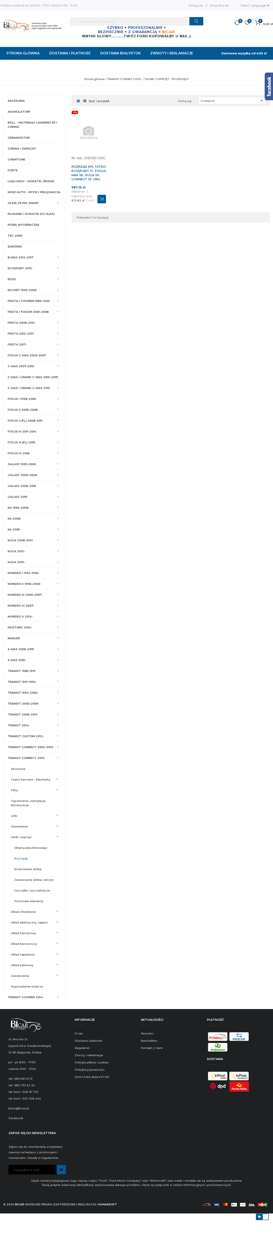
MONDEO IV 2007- (21, 605)
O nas (79, 1033)
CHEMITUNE (16, 159)
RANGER (14, 638)
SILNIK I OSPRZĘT (21, 837)
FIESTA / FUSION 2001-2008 (28, 311)
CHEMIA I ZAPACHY (22, 148)
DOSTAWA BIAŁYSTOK (92, 1077)
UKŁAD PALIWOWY (22, 965)
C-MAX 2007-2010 (21, 366)
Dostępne (232, 100)
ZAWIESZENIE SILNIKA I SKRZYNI (34, 879)
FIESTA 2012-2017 (21, 333)
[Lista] (84, 101)
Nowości (147, 1033)
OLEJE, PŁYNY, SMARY (23, 203)
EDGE (12, 279)
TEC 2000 (15, 235)
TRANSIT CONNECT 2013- (26, 758)
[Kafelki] (78, 101)
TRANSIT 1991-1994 (22, 681)
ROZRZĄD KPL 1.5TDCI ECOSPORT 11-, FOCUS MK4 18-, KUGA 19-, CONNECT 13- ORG (88, 173)
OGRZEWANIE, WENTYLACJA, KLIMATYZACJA (28, 803)
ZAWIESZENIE (20, 975)
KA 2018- (14, 529)
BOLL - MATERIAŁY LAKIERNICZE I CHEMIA (32, 124)
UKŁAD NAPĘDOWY (23, 954)
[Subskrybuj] (61, 1169)
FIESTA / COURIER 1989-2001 (29, 301)
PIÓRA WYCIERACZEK (23, 224)
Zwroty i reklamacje (89, 1055)
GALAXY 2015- (18, 496)
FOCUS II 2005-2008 (23, 409)
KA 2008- (15, 518)
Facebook (16, 1118)
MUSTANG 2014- (20, 627)
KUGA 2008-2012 (20, 540)
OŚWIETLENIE (19, 826)
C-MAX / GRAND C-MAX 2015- (29, 388)
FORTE (12, 170)
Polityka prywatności (90, 1069)
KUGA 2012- (16, 551)
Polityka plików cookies (92, 1062)
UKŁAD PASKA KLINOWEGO (30, 847)
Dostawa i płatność (88, 1040)
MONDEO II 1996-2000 (24, 583)
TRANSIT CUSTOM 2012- (26, 736)
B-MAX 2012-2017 (20, 257)
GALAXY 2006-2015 (22, 486)
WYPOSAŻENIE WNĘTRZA (27, 986)
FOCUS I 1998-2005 (22, 399)
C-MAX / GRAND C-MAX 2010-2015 (33, 377)
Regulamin (82, 1048)
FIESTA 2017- (17, 344)
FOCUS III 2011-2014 (22, 431)
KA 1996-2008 (18, 507)
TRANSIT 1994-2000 (23, 692)
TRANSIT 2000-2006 (23, 703)
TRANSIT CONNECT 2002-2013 (30, 747)
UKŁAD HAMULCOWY (23, 933)
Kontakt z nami (152, 1048)
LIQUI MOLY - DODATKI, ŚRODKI (31, 181)
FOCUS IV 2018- (19, 453)
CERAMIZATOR (19, 137)
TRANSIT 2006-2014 (23, 714)
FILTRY (14, 790)
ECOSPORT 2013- (20, 268)
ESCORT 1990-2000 (22, 290)
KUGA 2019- (16, 562)
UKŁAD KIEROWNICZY (24, 943)
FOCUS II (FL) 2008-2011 (25, 420)
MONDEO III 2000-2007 (25, 594)
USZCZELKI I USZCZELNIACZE (32, 890)
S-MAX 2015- (17, 660)
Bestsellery (149, 1040)
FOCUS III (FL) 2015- (22, 442)
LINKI (14, 815)
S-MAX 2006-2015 (21, 649)
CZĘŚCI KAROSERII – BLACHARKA (30, 779)
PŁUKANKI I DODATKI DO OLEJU (31, 214)
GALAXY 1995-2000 (22, 464)
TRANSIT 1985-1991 (21, 671)
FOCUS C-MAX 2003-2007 (27, 355)
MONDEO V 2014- (20, 616)
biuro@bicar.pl (19, 1108)
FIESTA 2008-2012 (21, 322)
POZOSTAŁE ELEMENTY (29, 901)
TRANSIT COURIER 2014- (26, 997)
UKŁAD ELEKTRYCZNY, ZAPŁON (29, 922)
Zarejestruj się (219, 5)
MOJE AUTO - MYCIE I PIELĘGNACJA (34, 192)
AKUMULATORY (19, 111)
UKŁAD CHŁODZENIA (23, 911)
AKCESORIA (16, 100)
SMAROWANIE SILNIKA (27, 869)
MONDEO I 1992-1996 (23, 573)
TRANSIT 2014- (19, 725)
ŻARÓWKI (15, 246)
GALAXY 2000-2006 (22, 475)
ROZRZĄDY (21, 858)
